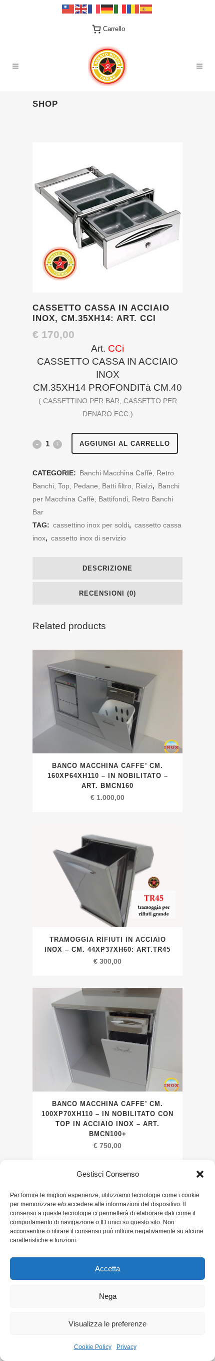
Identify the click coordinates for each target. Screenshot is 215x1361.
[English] (81, 8)
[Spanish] (146, 8)
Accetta (107, 1268)
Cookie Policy (93, 1346)
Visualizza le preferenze (107, 1323)
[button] (200, 1174)
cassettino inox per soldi (91, 525)
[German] (107, 8)
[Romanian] (133, 8)
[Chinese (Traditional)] (68, 8)
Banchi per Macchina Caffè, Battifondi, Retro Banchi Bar (106, 499)
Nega (107, 1296)
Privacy (126, 1346)
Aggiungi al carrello (125, 443)
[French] (94, 8)
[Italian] (120, 8)
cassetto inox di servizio (88, 538)
